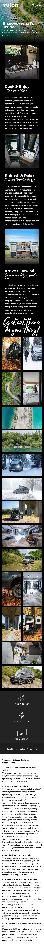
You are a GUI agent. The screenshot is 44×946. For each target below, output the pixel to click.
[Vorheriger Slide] (10, 62)
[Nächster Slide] (34, 62)
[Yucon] (10, 5)
